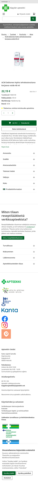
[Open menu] (3, 13)
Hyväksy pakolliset (24, 473)
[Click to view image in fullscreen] (19, 61)
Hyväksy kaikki (9, 473)
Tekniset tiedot (9, 171)
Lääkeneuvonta (9, 258)
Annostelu (7, 153)
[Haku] (33, 19)
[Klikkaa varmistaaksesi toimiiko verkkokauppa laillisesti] (19, 430)
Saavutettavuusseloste (9, 413)
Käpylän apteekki (17, 8)
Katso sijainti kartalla (8, 354)
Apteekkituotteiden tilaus (13, 264)
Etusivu (4, 34)
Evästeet (4, 409)
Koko (5, 183)
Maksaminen (8, 252)
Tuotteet (13, 34)
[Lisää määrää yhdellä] (12, 113)
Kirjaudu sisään (25, 14)
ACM (8, 104)
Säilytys (6, 177)
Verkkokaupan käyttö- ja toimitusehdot (14, 411)
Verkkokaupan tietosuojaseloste (12, 406)
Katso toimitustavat (19, 129)
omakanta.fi (30, 227)
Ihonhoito (22, 34)
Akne (31, 34)
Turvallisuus (8, 246)
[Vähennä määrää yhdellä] (3, 113)
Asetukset (7, 478)
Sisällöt (6, 159)
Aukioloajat (4, 1)
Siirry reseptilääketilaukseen (13, 238)
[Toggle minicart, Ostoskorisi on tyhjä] (34, 14)
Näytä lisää (5, 147)
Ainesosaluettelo (9, 165)
